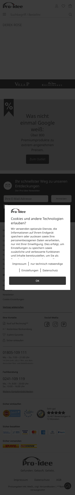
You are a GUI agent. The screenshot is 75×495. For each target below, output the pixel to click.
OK (37, 280)
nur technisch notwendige (47, 263)
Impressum (19, 263)
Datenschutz (50, 270)
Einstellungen (29, 270)
